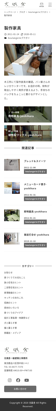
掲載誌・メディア (12, 332)
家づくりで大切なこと (14, 277)
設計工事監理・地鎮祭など (17, 317)
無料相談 (41, 6)
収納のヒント (10, 302)
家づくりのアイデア (13, 312)
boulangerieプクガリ (19, 37)
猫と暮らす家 (10, 327)
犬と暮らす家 (10, 322)
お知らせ (8, 272)
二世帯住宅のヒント (13, 287)
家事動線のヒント (12, 292)
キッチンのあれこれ (13, 297)
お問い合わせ (20, 388)
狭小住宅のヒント (12, 282)
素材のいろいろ (11, 307)
